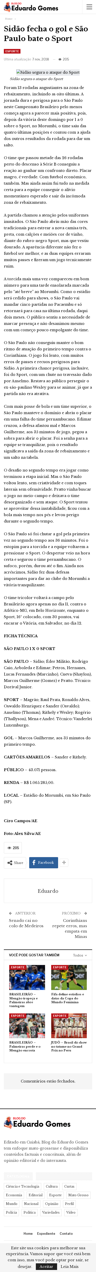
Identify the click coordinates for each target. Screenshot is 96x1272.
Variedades (51, 1212)
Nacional (31, 1204)
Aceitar (46, 1266)
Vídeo (71, 1212)
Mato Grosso (78, 1195)
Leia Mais (70, 1266)
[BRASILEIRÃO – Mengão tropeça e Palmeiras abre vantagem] (27, 977)
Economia (14, 1195)
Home (28, 1234)
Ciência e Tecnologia (22, 1186)
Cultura (52, 1186)
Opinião (51, 1204)
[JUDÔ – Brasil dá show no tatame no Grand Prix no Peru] (69, 1025)
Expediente (46, 1234)
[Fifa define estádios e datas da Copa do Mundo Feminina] (69, 977)
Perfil (69, 1204)
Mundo (11, 1204)
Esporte (12, 51)
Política (30, 1212)
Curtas (69, 1186)
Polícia (11, 1212)
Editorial (35, 1195)
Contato (66, 1234)
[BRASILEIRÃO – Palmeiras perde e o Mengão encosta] (27, 1025)
